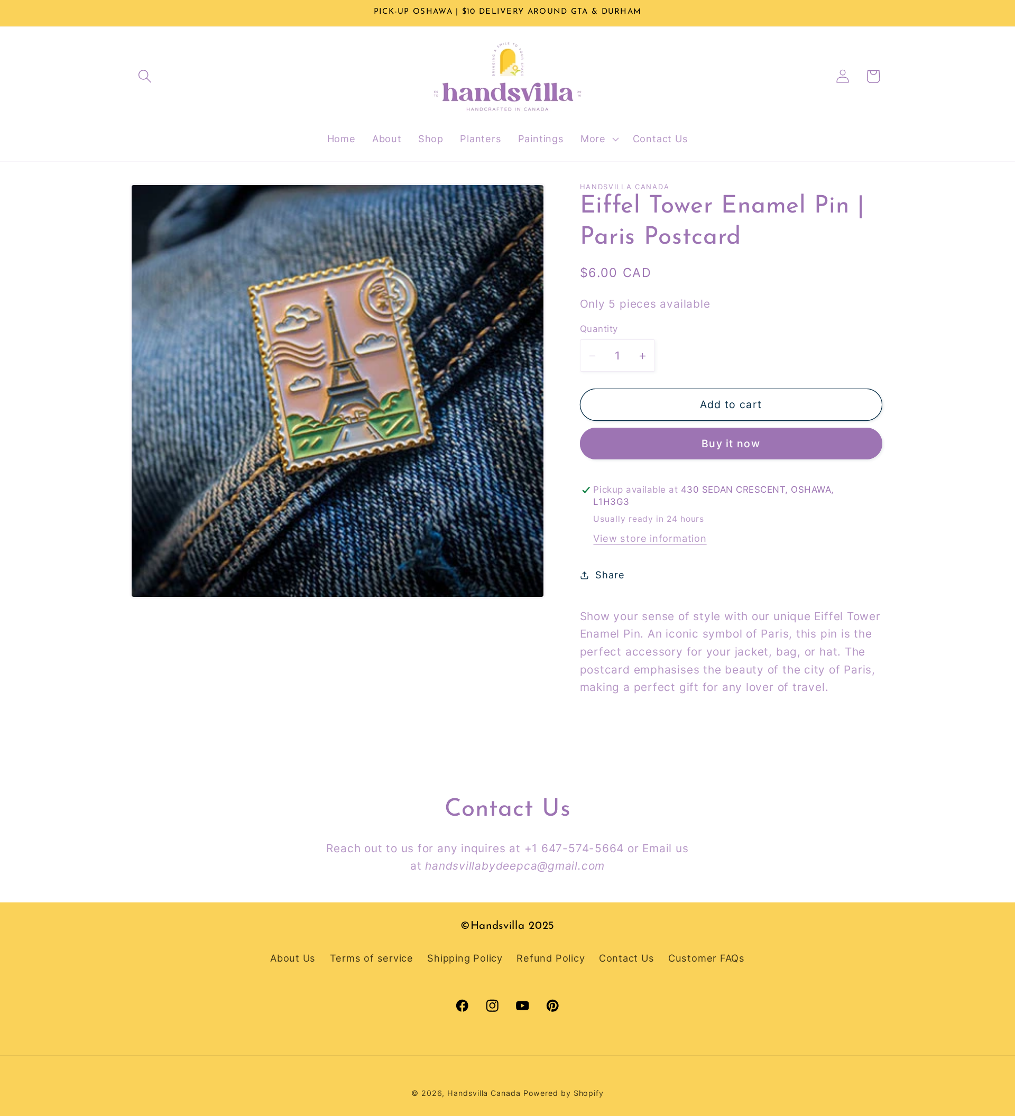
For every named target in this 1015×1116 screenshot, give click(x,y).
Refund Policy (550, 958)
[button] (145, 76)
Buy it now (731, 444)
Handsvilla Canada (483, 1092)
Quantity (599, 329)
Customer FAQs (706, 958)
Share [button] (609, 575)
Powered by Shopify (563, 1092)
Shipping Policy (465, 958)
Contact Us (626, 958)
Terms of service (371, 958)
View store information (649, 539)
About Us (293, 958)
